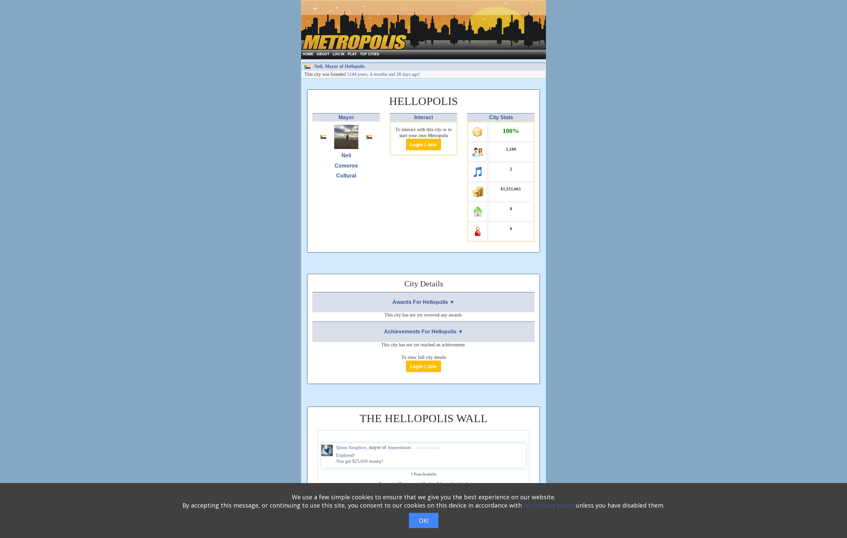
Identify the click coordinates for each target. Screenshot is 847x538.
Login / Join (423, 144)
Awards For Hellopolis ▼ (423, 302)
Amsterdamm (399, 447)
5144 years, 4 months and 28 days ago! (383, 74)
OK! (423, 520)
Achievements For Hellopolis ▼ (423, 331)
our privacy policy (548, 505)
